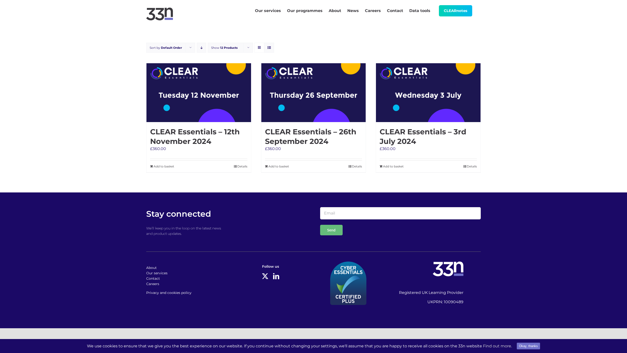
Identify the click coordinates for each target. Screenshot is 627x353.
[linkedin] (276, 276)
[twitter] (265, 276)
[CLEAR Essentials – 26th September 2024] (313, 92)
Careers (152, 284)
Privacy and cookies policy (169, 292)
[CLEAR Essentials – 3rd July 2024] (428, 92)
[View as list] (269, 47)
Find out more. (497, 346)
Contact (153, 278)
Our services (157, 273)
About (151, 267)
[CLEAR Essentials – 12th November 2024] (198, 92)
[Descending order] (201, 48)
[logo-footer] (448, 263)
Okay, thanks (528, 346)
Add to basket (164, 166)
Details (242, 166)
